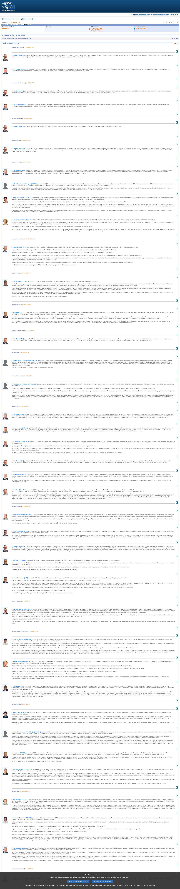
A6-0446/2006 (24, 406)
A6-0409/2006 (27, 376)
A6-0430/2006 (29, 869)
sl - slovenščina (173, 14)
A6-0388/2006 (24, 352)
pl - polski (166, 14)
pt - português (168, 14)
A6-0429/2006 (26, 601)
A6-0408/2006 (5, 28)
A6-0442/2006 (28, 118)
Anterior (12, 19)
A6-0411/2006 (34, 631)
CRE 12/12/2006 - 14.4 (96, 29)
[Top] (177, 52)
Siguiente (18, 19)
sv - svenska (177, 14)
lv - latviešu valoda (156, 14)
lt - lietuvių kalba (158, 14)
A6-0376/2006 (25, 704)
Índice (4, 19)
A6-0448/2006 (26, 506)
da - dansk (138, 14)
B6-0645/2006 (30, 83)
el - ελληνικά (144, 14)
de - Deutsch (140, 14)
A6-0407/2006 (30, 330)
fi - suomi (175, 14)
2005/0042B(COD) (15, 22)
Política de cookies (129, 885)
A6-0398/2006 (25, 791)
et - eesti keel (142, 14)
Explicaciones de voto (97, 30)
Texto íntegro (29, 19)
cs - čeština (136, 14)
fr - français (148, 14)
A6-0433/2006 (27, 304)
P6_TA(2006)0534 (140, 28)
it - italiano (154, 14)
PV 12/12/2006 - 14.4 (96, 28)
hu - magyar (160, 14)
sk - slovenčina (171, 14)
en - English (146, 14)
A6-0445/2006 (30, 239)
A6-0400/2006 (26, 273)
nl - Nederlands (164, 14)
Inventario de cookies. (148, 885)
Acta (176, 43)
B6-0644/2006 (30, 47)
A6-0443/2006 (26, 140)
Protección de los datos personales (107, 885)
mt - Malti (162, 14)
